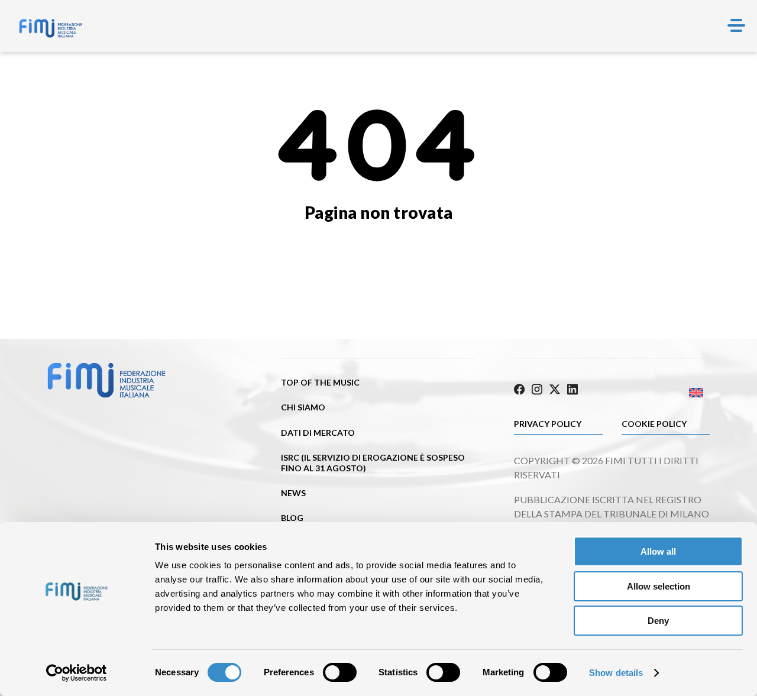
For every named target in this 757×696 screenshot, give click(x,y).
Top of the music (320, 382)
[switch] (340, 672)
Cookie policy (654, 424)
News (293, 493)
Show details (616, 673)
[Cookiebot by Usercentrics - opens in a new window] (76, 673)
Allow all (658, 551)
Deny (658, 621)
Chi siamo (303, 407)
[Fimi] (50, 28)
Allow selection (658, 586)
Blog (292, 518)
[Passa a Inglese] (661, 392)
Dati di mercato (318, 433)
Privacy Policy (547, 424)
